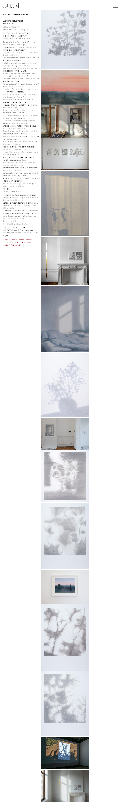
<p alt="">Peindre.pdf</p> (12, 245)
